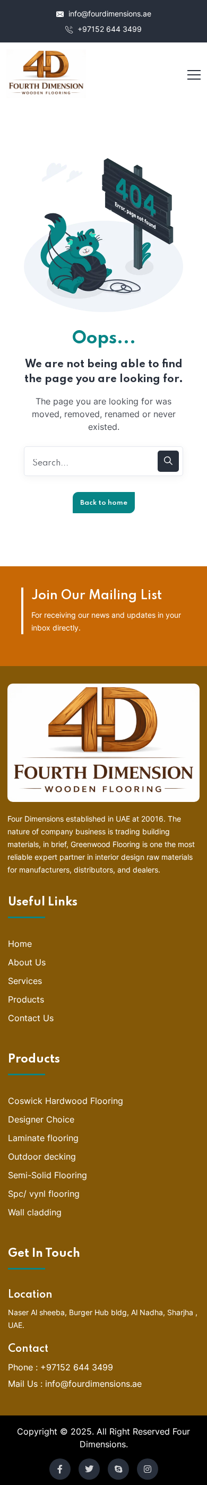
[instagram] (147, 1469)
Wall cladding (35, 1212)
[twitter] (89, 1469)
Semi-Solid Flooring (47, 1175)
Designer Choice (41, 1119)
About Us (27, 962)
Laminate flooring (43, 1138)
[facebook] (60, 1469)
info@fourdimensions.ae (108, 13)
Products (26, 999)
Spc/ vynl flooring (44, 1193)
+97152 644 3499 (108, 28)
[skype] (118, 1469)
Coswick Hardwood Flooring (65, 1100)
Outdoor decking (42, 1156)
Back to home (103, 502)
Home (20, 943)
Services (25, 980)
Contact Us (31, 1018)
